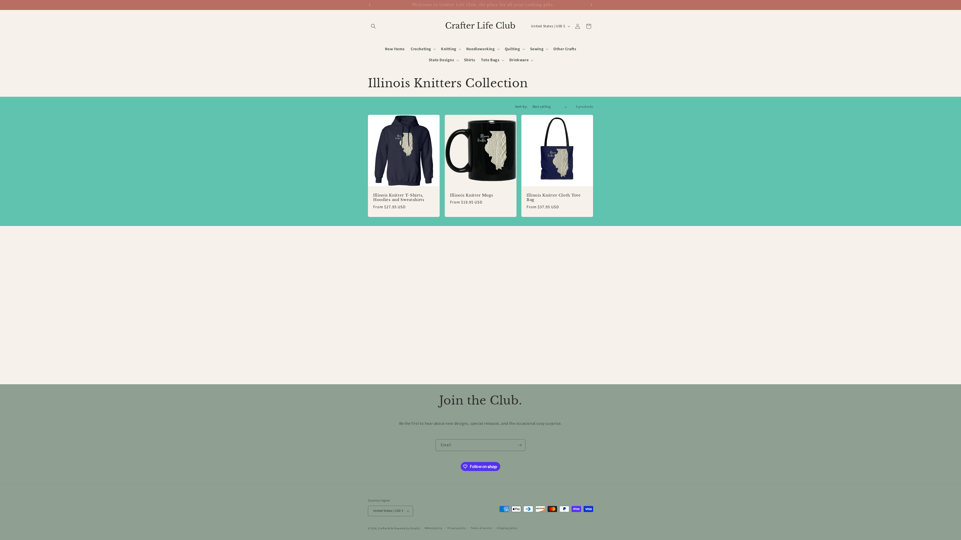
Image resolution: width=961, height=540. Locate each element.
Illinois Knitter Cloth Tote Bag (554, 197)
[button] (373, 26)
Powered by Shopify (407, 528)
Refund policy (433, 528)
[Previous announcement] (369, 5)
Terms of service (481, 528)
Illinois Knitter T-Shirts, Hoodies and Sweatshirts (398, 197)
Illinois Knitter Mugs (471, 195)
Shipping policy (507, 528)
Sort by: (521, 106)
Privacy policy (456, 528)
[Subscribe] (519, 445)
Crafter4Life (385, 528)
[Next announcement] (591, 5)
